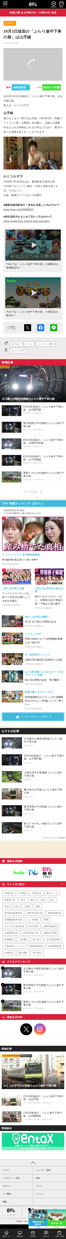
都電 (46, 919)
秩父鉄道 (34, 926)
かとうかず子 (18, 350)
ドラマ (6, 1170)
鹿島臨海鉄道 (36, 946)
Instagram (40, 1029)
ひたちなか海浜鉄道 (14, 926)
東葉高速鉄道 (50, 926)
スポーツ (7, 1186)
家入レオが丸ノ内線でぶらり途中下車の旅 (43, 825)
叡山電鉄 (22, 953)
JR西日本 (36, 893)
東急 (6, 906)
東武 (23, 900)
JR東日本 (9, 893)
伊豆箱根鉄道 (53, 939)
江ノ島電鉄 (33, 919)
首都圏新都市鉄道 (13, 919)
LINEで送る (53, 327)
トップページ (11, 1215)
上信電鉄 (22, 939)
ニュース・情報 (45, 344)
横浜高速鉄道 (55, 913)
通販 (5, 1202)
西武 (32, 900)
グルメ (29, 344)
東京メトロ (52, 893)
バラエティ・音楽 (11, 1178)
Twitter (26, 1029)
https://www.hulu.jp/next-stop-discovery (27, 221)
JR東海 (22, 893)
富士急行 (37, 939)
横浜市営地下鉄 (35, 913)
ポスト (27, 327)
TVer (18, 87)
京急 (16, 906)
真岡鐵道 (8, 939)
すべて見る (31, 491)
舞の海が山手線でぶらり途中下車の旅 (43, 791)
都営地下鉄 (9, 900)
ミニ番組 (7, 1194)
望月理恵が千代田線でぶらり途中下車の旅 (43, 808)
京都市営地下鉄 (31, 933)
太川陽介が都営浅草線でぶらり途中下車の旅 (43, 740)
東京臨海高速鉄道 (13, 913)
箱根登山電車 (50, 933)
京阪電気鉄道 (55, 946)
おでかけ (16, 344)
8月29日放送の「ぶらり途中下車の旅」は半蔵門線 (44, 757)
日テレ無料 (47, 872)
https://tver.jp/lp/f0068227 (19, 209)
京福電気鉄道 (11, 933)
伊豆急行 (37, 953)
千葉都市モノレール (14, 946)
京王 (52, 900)
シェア (40, 327)
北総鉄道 (8, 953)
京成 (42, 900)
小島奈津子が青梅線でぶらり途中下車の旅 (43, 774)
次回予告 (9, 23)
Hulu (48, 87)
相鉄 (38, 906)
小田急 (27, 906)
